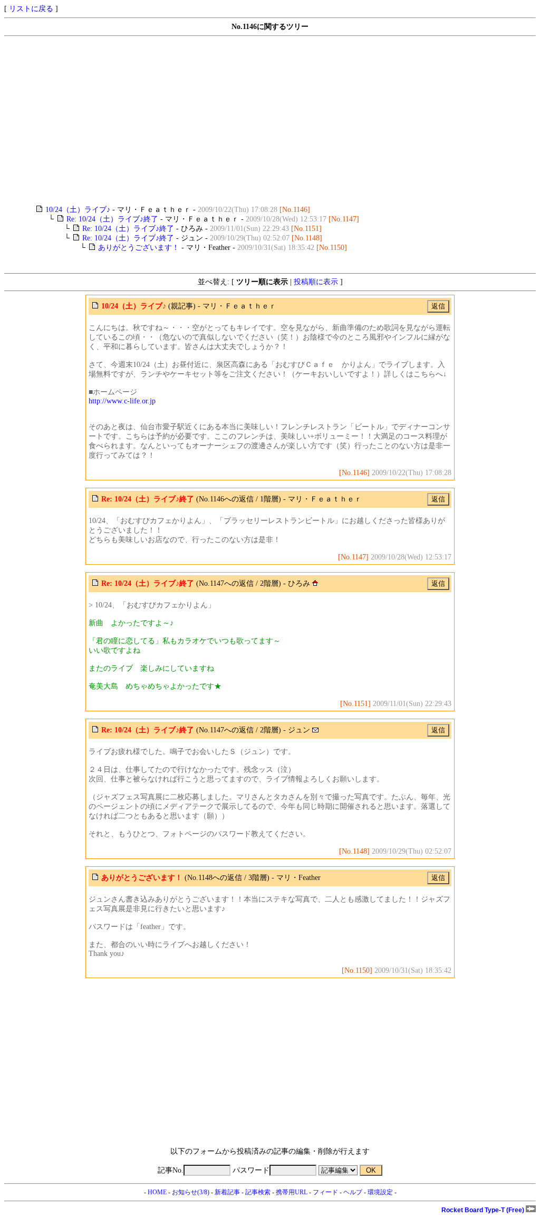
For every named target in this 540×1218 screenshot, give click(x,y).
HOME (157, 1192)
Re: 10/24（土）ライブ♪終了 (112, 219)
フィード (325, 1192)
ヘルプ (352, 1192)
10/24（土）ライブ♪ (77, 210)
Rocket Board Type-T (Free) (483, 1210)
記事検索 (258, 1192)
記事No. (171, 1170)
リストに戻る (31, 9)
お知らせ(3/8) (190, 1192)
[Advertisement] (270, 121)
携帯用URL (291, 1192)
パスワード (251, 1170)
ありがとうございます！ (138, 248)
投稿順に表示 (316, 282)
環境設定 (380, 1192)
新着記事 (227, 1192)
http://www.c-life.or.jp (122, 401)
